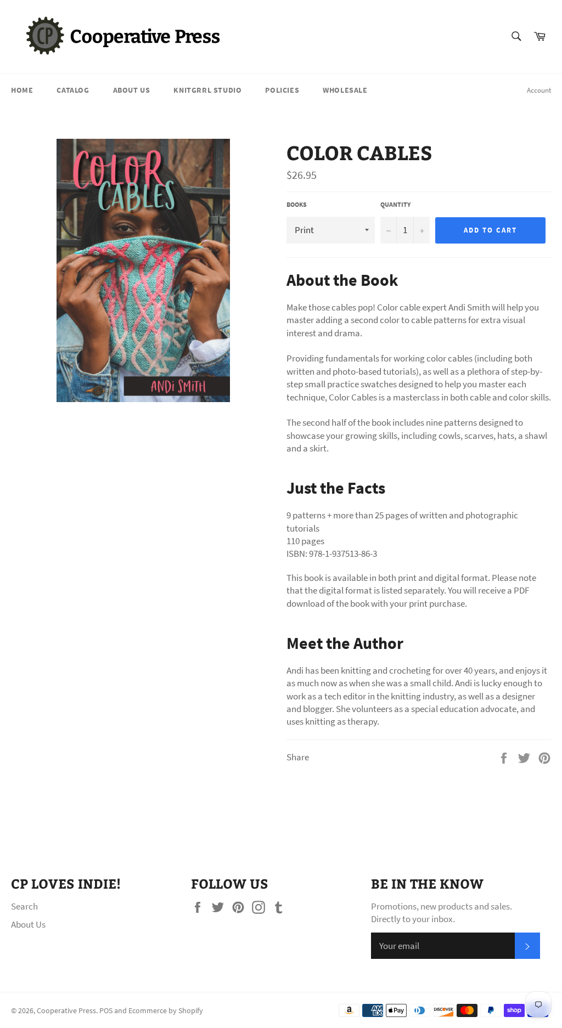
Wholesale (345, 90)
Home (22, 90)
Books (296, 204)
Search (24, 906)
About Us (131, 90)
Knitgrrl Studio (207, 90)
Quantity (395, 204)
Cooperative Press (66, 1010)
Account (539, 90)
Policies (282, 90)
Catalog (73, 90)
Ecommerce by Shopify (165, 1010)
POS (106, 1010)
